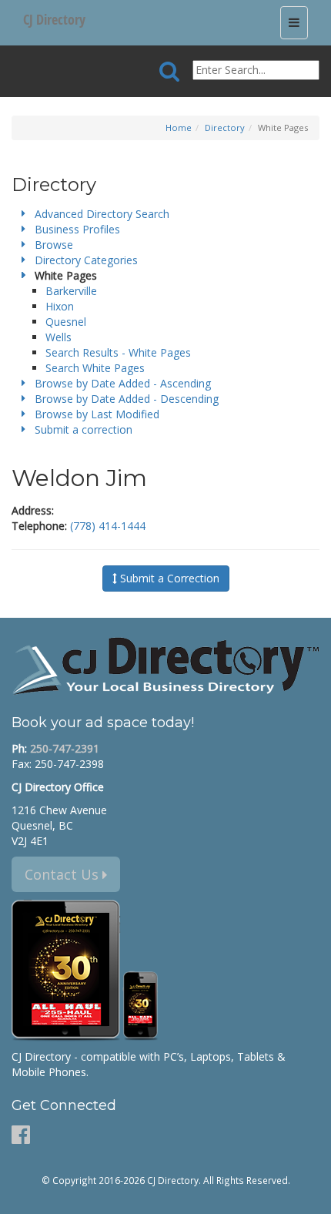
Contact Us (63, 874)
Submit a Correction (168, 578)
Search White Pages (95, 368)
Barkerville (71, 290)
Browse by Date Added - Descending (127, 398)
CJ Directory (54, 19)
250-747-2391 (64, 748)
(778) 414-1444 (107, 525)
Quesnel (65, 321)
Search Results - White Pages (118, 352)
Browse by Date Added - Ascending (123, 383)
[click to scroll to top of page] (310, 1195)
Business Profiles (77, 229)
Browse (54, 244)
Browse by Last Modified (97, 414)
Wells (58, 337)
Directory (225, 127)
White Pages (66, 275)
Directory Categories (86, 260)
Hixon (59, 306)
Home (179, 127)
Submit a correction (83, 429)
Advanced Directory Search (102, 213)
